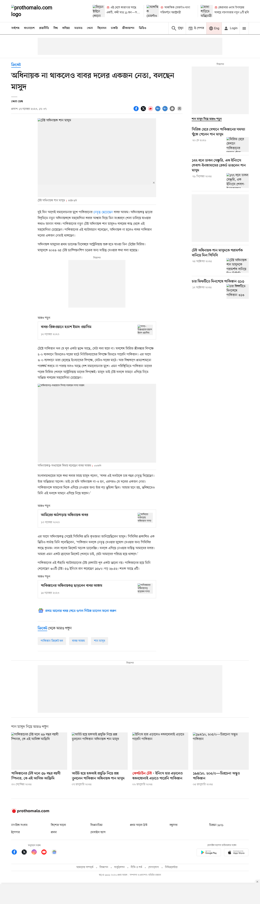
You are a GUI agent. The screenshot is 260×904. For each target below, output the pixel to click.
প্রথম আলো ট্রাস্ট (138, 825)
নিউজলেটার (171, 867)
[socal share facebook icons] (136, 110)
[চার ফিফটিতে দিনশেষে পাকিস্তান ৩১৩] (238, 291)
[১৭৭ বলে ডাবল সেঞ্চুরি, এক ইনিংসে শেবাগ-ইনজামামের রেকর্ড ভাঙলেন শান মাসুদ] (238, 180)
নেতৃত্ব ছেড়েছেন (103, 212)
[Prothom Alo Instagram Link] (36, 852)
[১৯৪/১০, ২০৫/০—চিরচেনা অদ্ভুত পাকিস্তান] (221, 751)
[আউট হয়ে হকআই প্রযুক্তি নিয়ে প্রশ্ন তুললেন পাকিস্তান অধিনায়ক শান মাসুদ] (100, 751)
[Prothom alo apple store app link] (236, 853)
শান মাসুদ (99, 641)
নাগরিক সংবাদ (19, 825)
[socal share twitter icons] (144, 110)
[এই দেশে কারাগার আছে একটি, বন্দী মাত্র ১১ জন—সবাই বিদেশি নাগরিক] (99, 11)
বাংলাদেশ (29, 28)
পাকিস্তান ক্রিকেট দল (52, 641)
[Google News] (54, 853)
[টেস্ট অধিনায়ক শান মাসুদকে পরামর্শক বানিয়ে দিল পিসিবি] (238, 265)
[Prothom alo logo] (30, 812)
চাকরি (114, 28)
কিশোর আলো (58, 825)
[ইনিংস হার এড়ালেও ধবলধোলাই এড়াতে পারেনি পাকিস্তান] (160, 751)
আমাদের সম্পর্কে (84, 867)
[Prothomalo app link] (208, 853)
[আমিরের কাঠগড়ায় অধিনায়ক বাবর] (145, 518)
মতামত (78, 28)
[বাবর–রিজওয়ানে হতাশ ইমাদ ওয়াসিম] (145, 330)
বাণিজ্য (66, 28)
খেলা (90, 28)
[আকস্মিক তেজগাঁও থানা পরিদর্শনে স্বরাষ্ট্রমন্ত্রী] (153, 11)
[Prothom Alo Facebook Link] (16, 852)
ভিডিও (142, 28)
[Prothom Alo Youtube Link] (46, 852)
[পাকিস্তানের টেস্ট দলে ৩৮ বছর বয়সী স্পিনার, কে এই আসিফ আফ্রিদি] (39, 751)
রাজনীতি (44, 28)
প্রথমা (54, 832)
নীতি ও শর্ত (136, 867)
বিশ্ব (55, 28)
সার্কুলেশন (119, 867)
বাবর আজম (78, 641)
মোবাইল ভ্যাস (98, 832)
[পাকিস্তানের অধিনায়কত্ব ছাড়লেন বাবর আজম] (145, 588)
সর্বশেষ (15, 28)
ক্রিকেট (16, 65)
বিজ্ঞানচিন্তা (96, 825)
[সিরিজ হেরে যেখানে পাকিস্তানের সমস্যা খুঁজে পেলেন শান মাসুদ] (238, 144)
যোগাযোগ (153, 867)
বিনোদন (101, 28)
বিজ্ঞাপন (104, 867)
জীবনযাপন (128, 28)
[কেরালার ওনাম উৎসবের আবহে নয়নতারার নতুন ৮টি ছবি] (207, 11)
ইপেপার (15, 832)
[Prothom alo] (37, 11)
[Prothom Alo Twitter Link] (26, 852)
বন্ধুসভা (174, 825)
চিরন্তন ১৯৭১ (216, 825)
